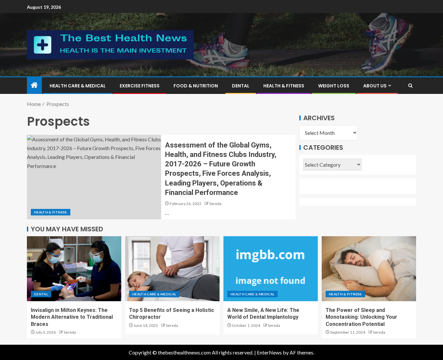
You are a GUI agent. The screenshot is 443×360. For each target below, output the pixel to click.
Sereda (215, 203)
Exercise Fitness (140, 86)
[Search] (410, 85)
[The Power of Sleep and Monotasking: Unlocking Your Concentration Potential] (369, 268)
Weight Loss (333, 86)
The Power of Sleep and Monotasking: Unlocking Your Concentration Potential (361, 317)
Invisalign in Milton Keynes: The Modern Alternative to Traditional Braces (72, 317)
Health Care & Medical (78, 86)
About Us (375, 86)
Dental (240, 86)
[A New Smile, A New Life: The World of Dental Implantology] (270, 268)
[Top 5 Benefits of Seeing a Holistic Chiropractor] (172, 268)
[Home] (34, 85)
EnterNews (269, 352)
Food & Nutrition (196, 86)
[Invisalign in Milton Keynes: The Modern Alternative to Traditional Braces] (74, 268)
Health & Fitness (283, 86)
